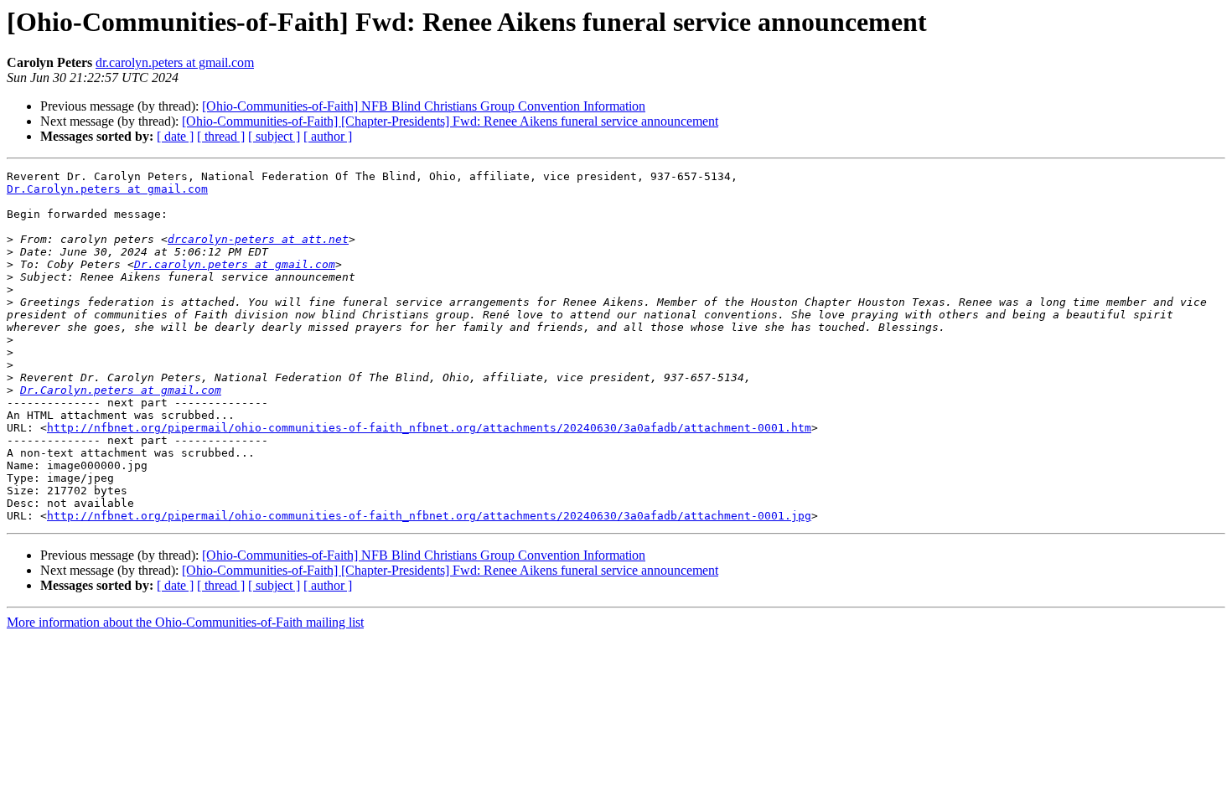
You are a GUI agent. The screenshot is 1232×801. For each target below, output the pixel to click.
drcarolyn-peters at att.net (258, 239)
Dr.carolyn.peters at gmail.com (234, 264)
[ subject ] (274, 136)
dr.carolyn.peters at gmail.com (175, 62)
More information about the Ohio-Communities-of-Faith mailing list (185, 622)
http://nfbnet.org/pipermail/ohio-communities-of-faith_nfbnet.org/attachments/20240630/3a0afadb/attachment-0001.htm (429, 427)
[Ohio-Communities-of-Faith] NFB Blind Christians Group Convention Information (423, 106)
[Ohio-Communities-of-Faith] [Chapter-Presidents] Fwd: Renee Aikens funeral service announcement (450, 121)
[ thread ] (221, 136)
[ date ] (175, 136)
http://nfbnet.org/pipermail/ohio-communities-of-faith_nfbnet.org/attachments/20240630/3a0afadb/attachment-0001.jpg (429, 515)
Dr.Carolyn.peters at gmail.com (107, 189)
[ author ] (327, 136)
